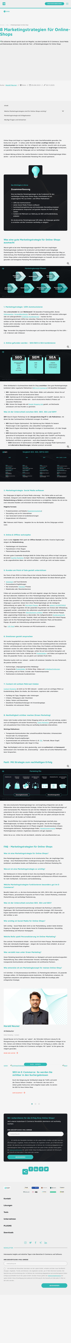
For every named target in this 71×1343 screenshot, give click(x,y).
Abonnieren (20, 1157)
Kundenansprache (59, 615)
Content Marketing (10, 689)
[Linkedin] (46, 1242)
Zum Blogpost (17, 1093)
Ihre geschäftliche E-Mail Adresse (19, 1130)
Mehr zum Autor (9, 1053)
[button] (32, 1104)
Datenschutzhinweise (16, 1150)
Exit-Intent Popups (31, 605)
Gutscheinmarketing (34, 511)
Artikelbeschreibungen (52, 669)
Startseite (2, 24)
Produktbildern (42, 653)
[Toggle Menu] (67, 4)
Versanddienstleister (21, 314)
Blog (8, 24)
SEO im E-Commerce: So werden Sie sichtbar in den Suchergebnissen (32, 1073)
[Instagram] (25, 1242)
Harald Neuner (11, 85)
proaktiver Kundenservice (30, 316)
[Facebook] (35, 1242)
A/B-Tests (11, 626)
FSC (41, 740)
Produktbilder (20, 669)
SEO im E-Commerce (40, 388)
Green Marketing (43, 722)
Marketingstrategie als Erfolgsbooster (17, 115)
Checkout (22, 586)
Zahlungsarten (8, 314)
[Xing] (40, 1242)
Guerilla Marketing (17, 558)
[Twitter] (30, 1242)
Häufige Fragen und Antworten (15, 120)
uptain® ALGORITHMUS (58, 605)
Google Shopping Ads (36, 404)
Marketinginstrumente (47, 828)
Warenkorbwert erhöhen (34, 612)
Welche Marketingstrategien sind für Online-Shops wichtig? (25, 111)
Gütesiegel (9, 582)
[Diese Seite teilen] (25, 1172)
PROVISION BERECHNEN (54, 3)
